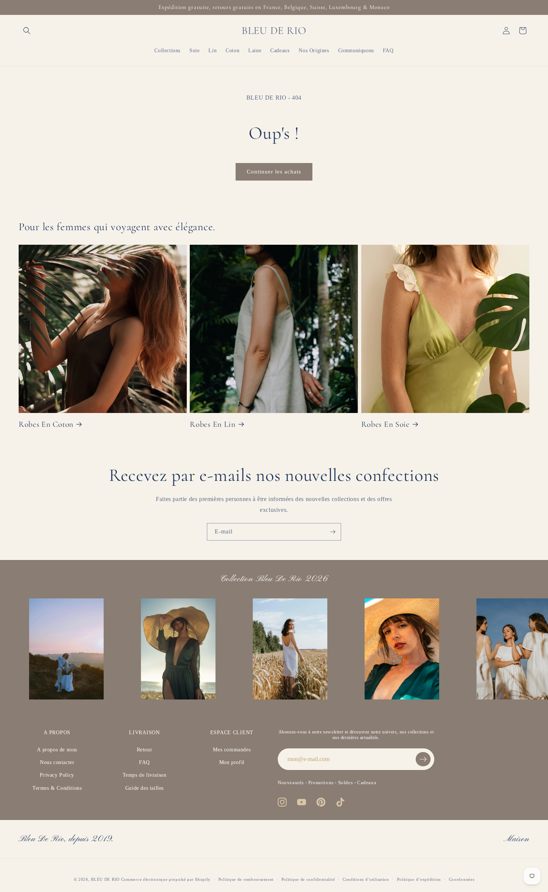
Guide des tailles (144, 788)
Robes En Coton (46, 424)
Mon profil (232, 762)
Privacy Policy (57, 775)
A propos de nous (57, 749)
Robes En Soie (385, 424)
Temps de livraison (145, 775)
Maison (516, 839)
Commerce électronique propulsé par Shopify (166, 879)
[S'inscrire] (332, 532)
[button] (27, 30)
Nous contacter (57, 762)
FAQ (144, 762)
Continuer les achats (274, 172)
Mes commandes (232, 749)
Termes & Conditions (57, 788)
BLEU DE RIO (105, 879)
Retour (144, 749)
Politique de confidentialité (308, 879)
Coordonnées (462, 879)
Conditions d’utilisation (366, 879)
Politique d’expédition (419, 879)
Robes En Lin (213, 424)
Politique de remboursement (246, 879)
